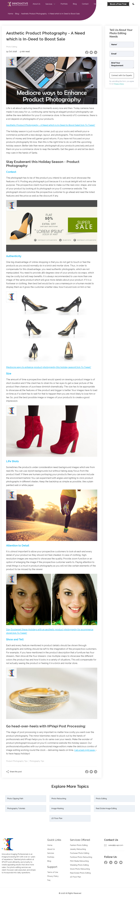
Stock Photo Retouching (80, 869)
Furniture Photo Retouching (81, 857)
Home (10, 14)
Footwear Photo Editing (79, 853)
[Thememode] (133, 4)
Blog (75, 4)
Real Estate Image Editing (106, 808)
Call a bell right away (85, 750)
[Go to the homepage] (17, 4)
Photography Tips (37, 761)
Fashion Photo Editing (79, 845)
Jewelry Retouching (78, 849)
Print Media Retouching (79, 861)
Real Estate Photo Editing (80, 873)
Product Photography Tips (17, 761)
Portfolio (64, 4)
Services (50, 853)
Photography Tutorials (16, 808)
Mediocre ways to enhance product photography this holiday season (48, 367)
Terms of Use (52, 872)
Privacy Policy (119, 84)
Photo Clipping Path (15, 799)
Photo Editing (11, 47)
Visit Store (98, 4)
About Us (36, 4)
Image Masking (57, 808)
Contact (85, 4)
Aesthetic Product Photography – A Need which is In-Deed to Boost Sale (50, 125)
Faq (48, 880)
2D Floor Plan (56, 818)
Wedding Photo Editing (79, 865)
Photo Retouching (58, 799)
